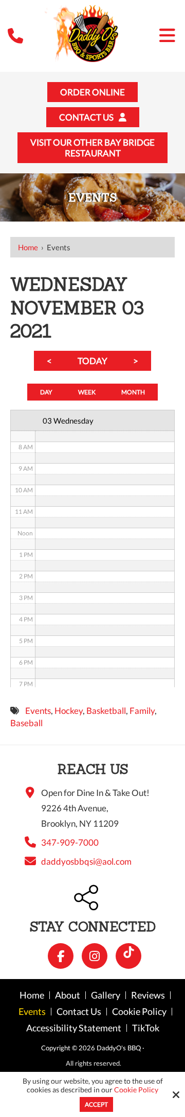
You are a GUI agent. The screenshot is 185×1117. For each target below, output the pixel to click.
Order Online (92, 92)
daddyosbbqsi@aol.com (86, 861)
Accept (96, 1104)
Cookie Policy (136, 1090)
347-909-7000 (70, 842)
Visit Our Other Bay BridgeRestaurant (92, 147)
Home (28, 247)
